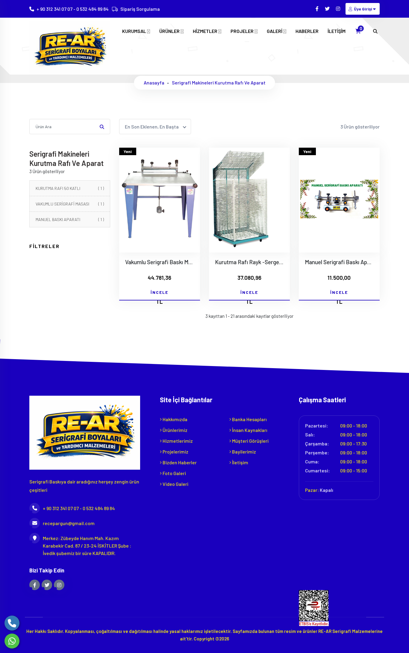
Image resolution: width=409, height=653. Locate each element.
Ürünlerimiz (174, 430)
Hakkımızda (174, 419)
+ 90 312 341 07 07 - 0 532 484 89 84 (73, 9)
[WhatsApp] (11, 641)
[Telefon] (11, 623)
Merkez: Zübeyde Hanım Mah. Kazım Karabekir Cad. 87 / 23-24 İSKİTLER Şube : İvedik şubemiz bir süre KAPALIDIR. (87, 545)
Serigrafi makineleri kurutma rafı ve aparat (219, 82)
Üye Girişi (363, 8)
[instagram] (338, 8)
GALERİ (275, 31)
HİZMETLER (205, 31)
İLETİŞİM (337, 31)
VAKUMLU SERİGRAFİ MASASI (70, 203)
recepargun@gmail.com (69, 523)
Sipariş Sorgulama (140, 9)
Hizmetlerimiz (177, 441)
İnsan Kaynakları (249, 430)
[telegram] (328, 8)
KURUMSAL (134, 31)
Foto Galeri (174, 473)
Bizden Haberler (179, 462)
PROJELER (243, 31)
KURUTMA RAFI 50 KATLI (70, 188)
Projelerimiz (175, 451)
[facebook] (317, 8)
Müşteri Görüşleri (250, 441)
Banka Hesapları (249, 419)
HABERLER (307, 31)
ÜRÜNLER (170, 31)
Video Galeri (175, 484)
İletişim (239, 462)
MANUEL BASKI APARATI (70, 219)
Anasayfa (154, 82)
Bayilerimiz (243, 451)
